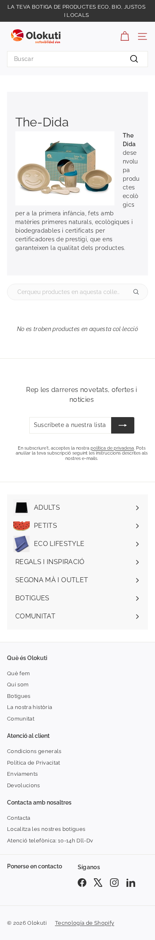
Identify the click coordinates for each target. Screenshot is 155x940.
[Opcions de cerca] (139, 292)
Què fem (18, 673)
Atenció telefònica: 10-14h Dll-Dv (50, 840)
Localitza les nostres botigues (46, 829)
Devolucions (23, 785)
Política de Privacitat (33, 763)
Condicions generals (34, 751)
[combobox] (77, 59)
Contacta (19, 818)
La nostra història (29, 707)
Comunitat (20, 719)
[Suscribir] (122, 425)
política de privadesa (112, 448)
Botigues (19, 696)
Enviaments (22, 774)
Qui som (18, 684)
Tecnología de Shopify (84, 923)
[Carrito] (124, 36)
